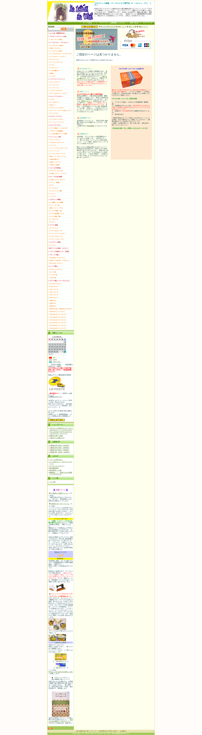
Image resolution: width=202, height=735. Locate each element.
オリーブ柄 (53, 272)
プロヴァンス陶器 (55, 199)
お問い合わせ (134, 23)
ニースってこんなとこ (57, 466)
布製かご (52, 73)
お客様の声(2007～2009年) (59, 448)
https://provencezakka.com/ (61, 672)
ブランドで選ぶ (54, 255)
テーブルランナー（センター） (58, 56)
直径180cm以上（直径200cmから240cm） (61, 308)
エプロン (52, 99)
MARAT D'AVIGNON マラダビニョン (60, 260)
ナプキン (52, 65)
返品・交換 (132, 27)
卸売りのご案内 (60, 642)
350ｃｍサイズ (54, 294)
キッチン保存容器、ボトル (57, 213)
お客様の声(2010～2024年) (59, 445)
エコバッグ (53, 145)
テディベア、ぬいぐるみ (56, 170)
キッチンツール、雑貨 (56, 190)
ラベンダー (53, 245)
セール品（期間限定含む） (57, 33)
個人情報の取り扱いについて (86, 731)
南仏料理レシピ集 (55, 470)
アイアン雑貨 (53, 225)
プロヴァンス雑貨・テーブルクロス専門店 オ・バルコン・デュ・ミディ (123, 4)
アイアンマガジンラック (56, 236)
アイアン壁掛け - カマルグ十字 (58, 128)
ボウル (52, 185)
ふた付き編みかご (54, 70)
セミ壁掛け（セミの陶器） (57, 202)
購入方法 (104, 27)
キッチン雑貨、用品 (55, 216)
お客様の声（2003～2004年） (59, 452)
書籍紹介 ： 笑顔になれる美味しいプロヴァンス (60, 473)
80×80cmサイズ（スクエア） (57, 311)
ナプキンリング (54, 67)
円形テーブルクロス (55, 48)
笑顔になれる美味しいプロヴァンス (61, 720)
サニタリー (53, 222)
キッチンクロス (54, 113)
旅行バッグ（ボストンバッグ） (58, 156)
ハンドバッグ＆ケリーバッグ (57, 153)
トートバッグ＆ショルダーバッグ (59, 148)
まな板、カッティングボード (57, 179)
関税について (143, 27)
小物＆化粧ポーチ (54, 159)
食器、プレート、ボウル (56, 208)
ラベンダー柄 (53, 274)
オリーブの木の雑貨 (55, 176)
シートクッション (54, 87)
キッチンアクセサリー (56, 96)
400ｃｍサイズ (54, 297)
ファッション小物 (55, 137)
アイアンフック (54, 228)
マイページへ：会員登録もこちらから (112, 23)
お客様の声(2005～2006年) (59, 450)
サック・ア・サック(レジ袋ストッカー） (61, 110)
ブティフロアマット (55, 82)
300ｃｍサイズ (54, 292)
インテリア (53, 196)
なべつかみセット (54, 102)
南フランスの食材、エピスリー (59, 248)
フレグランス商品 (55, 242)
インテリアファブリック (57, 79)
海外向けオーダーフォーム (60, 504)
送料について (121, 27)
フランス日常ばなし (56, 460)
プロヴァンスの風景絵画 (56, 131)
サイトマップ (147, 23)
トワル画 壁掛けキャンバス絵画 (58, 133)
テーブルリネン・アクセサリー (59, 42)
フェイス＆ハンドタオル (56, 119)
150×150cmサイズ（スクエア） (58, 322)
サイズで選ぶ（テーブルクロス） (59, 281)
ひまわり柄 (53, 277)
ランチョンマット (54, 59)
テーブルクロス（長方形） (57, 45)
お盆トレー (53, 105)
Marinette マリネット (56, 263)
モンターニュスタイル (56, 269)
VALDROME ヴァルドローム (57, 257)
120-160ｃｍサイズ (55, 283)
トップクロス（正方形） (56, 51)
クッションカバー (54, 85)
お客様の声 (56, 442)
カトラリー (53, 193)
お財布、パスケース (55, 162)
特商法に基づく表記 (56, 436)
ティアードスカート (55, 139)
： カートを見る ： (87, 23)
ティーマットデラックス (56, 62)
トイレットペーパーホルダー (57, 233)
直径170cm (53, 303)
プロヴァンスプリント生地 (57, 36)
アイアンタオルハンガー (56, 230)
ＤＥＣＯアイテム (55, 125)
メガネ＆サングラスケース (57, 142)
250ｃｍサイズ (54, 289)
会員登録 (90, 126)
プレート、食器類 (54, 182)
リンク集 (55, 478)
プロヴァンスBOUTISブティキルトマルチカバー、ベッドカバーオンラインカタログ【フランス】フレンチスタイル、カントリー (61, 430)
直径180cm (53, 306)
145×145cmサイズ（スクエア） (58, 320)
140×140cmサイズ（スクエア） (58, 317)
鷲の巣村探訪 (53, 468)
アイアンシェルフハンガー (57, 239)
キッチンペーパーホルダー (57, 107)
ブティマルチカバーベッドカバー (59, 93)
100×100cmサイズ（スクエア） (58, 314)
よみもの (55, 456)
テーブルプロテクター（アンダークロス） (61, 53)
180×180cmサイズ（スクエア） (58, 328)
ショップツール (57, 424)
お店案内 (123, 731)
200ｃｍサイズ (54, 286)
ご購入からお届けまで (57, 438)
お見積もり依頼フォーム (59, 493)
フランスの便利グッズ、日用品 (59, 251)
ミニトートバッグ (54, 150)
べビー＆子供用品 (55, 168)
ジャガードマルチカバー (56, 90)
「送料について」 (86, 101)
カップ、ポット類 (54, 205)
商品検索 (51, 27)
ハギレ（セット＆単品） (56, 39)
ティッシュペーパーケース (57, 122)
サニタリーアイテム (55, 116)
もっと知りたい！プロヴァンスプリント (60, 463)
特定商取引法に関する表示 (108, 731)
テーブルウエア (54, 188)
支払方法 (112, 27)
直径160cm (53, 300)
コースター (53, 76)
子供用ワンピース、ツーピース (58, 173)
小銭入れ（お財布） (55, 164)
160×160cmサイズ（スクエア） (58, 325)
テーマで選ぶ (53, 266)
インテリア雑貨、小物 (56, 210)
